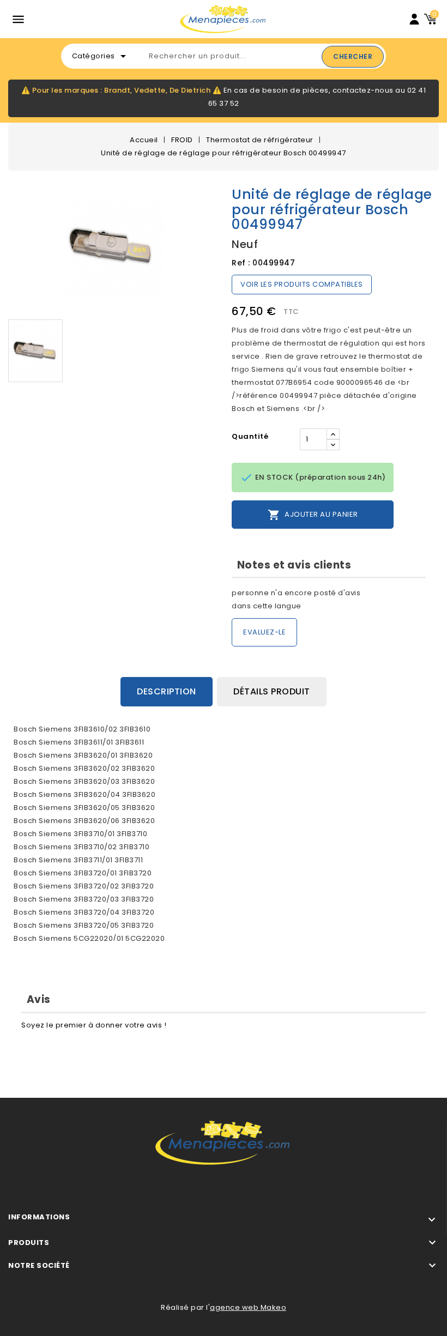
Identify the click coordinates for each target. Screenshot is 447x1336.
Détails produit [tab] (271, 691)
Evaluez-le (264, 632)
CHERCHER (352, 56)
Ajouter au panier (313, 515)
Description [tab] (166, 691)
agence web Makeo (248, 1307)
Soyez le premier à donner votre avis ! (93, 1025)
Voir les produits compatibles (301, 284)
